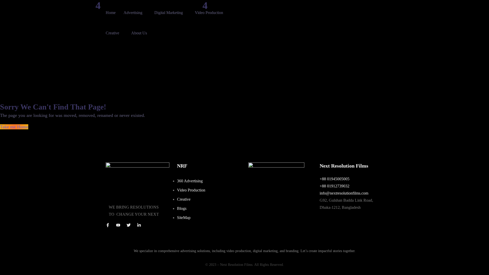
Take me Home (14, 126)
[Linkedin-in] (139, 225)
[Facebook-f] (108, 225)
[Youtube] (118, 225)
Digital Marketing (168, 12)
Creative (112, 33)
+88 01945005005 (334, 179)
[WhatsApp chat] (276, 166)
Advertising (133, 12)
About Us (139, 33)
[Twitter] (129, 225)
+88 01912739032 (334, 186)
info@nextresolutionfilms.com (344, 193)
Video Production (209, 12)
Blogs (181, 208)
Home (111, 12)
